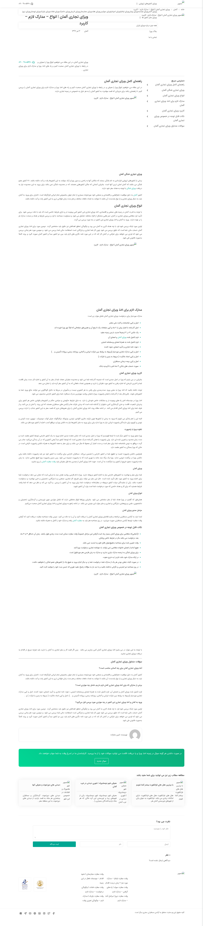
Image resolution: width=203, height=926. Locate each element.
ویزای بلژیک (45, 11)
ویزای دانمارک (64, 11)
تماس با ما (153, 37)
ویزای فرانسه (143, 11)
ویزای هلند (96, 11)
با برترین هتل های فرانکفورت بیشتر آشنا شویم (154, 784)
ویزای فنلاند (54, 11)
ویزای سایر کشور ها (149, 17)
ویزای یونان (133, 11)
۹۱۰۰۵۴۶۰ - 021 (24, 3)
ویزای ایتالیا (124, 11)
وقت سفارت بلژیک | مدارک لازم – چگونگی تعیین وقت (93, 898)
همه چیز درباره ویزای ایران (146, 25)
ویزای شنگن (131, 188)
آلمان (135, 194)
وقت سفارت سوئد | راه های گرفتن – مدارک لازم (117, 889)
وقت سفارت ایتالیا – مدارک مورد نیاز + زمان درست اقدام (117, 880)
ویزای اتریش (75, 11)
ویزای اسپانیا (115, 11)
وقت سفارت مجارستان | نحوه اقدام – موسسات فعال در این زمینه (92, 878)
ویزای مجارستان (86, 11)
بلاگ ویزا (153, 31)
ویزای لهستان (35, 11)
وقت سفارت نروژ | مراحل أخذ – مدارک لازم (116, 898)
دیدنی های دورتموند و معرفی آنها (46, 784)
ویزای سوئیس (105, 11)
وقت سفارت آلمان (49, 461)
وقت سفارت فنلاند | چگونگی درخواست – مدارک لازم (92, 889)
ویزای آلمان (152, 11)
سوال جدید (101, 761)
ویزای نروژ (26, 11)
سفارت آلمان (77, 520)
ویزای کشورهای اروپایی (148, 3)
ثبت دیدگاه (54, 844)
